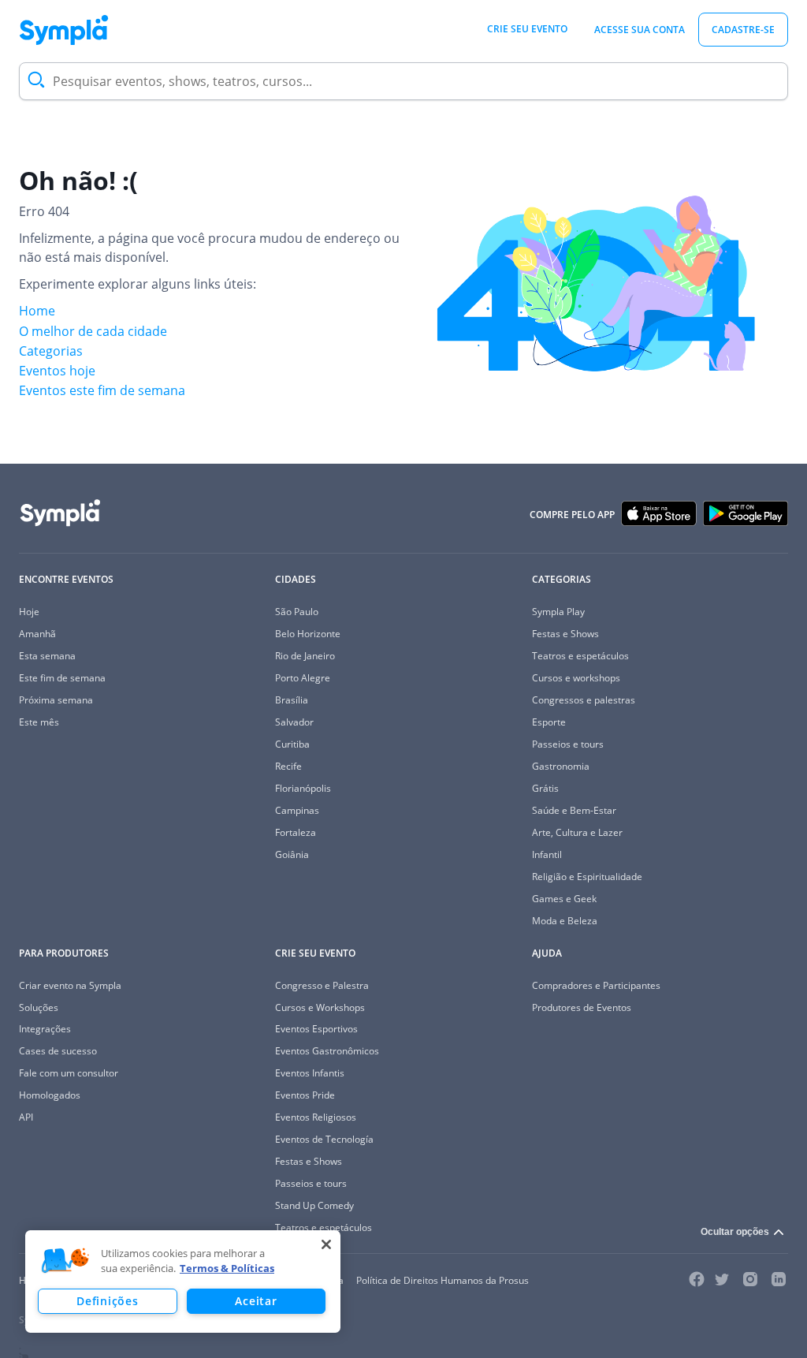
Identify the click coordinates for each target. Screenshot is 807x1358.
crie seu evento (527, 28)
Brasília (291, 700)
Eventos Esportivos (316, 1028)
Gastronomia (560, 766)
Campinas (297, 810)
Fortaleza (295, 832)
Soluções (38, 1007)
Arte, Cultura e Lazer (577, 832)
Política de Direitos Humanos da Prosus (442, 1280)
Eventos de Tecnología (324, 1139)
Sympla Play (558, 611)
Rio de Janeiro (305, 655)
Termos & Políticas (227, 1268)
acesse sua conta (639, 29)
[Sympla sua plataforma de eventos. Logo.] (64, 30)
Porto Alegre (302, 678)
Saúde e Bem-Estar (574, 810)
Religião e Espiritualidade (587, 876)
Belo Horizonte (307, 633)
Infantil (547, 854)
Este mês (39, 722)
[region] (182, 1281)
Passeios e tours (568, 744)
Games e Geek (564, 898)
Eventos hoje (57, 370)
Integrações (45, 1028)
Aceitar (256, 1300)
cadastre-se (743, 29)
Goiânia (292, 854)
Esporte (549, 722)
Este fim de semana (62, 678)
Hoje (29, 611)
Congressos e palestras (583, 700)
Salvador (294, 722)
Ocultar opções (735, 1231)
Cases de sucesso (58, 1051)
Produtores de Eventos (581, 1007)
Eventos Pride (305, 1095)
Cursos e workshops (576, 678)
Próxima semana (56, 700)
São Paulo (296, 611)
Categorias (51, 351)
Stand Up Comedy (314, 1205)
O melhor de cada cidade (93, 331)
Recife (288, 766)
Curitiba (292, 744)
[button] (65, 1261)
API (26, 1117)
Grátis (545, 788)
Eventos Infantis (309, 1073)
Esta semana (47, 655)
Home (37, 310)
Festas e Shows (565, 633)
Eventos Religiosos (315, 1117)
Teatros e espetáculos (580, 655)
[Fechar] (326, 1244)
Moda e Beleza (564, 920)
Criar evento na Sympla (70, 985)
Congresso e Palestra (322, 985)
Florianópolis (303, 788)
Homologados (49, 1095)
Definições (107, 1300)
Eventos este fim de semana (102, 390)
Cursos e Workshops (320, 1007)
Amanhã (37, 633)
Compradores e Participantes (596, 985)
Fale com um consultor (68, 1073)
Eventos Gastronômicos (327, 1051)
